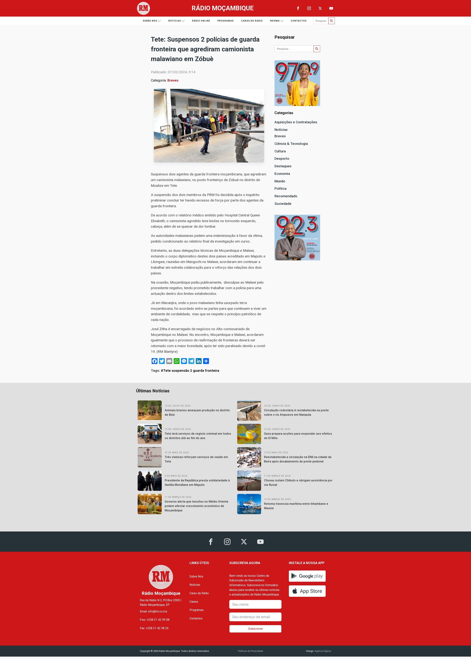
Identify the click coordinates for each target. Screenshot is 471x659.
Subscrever (255, 628)
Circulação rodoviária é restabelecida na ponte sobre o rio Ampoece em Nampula (296, 412)
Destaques (283, 166)
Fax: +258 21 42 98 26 (154, 628)
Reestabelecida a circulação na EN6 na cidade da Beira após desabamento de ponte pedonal (297, 459)
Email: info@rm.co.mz (153, 611)
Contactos (299, 21)
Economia (282, 174)
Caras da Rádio (252, 21)
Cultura (280, 151)
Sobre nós (150, 21)
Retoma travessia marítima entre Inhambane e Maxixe (296, 506)
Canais (194, 601)
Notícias (174, 21)
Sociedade (283, 204)
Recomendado (286, 196)
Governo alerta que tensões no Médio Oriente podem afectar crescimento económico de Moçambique (196, 506)
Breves (172, 80)
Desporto (282, 158)
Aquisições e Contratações (296, 122)
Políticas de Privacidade (250, 651)
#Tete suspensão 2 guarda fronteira (190, 370)
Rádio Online (201, 21)
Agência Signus (322, 651)
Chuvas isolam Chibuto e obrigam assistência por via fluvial (298, 483)
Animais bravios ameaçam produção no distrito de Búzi (197, 412)
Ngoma (275, 21)
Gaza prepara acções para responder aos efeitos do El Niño (298, 436)
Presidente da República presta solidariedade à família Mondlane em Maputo (197, 483)
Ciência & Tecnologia (291, 144)
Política (280, 188)
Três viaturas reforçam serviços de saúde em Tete (196, 459)
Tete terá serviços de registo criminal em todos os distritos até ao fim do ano (198, 436)
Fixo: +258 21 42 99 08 (154, 619)
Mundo (280, 181)
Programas (225, 21)
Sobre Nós (196, 576)
